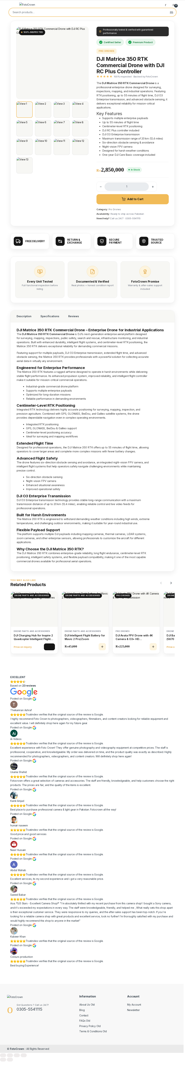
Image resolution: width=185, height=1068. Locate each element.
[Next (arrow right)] (10, 1060)
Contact (83, 1015)
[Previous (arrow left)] (3, 1060)
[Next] (170, 583)
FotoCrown (17, 1048)
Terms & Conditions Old (93, 1031)
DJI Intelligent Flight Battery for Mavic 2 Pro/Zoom (85, 637)
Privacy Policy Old (89, 1026)
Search (171, 12)
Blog (82, 1010)
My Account (134, 1004)
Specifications (49, 316)
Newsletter (133, 1010)
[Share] (17, 1055)
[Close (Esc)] (24, 1055)
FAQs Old (84, 1020)
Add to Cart (135, 199)
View (49, 646)
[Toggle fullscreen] (10, 1055)
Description (24, 316)
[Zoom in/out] (3, 1055)
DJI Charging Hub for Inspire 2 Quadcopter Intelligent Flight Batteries (33, 637)
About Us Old (87, 1004)
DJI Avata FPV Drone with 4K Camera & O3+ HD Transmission (134, 637)
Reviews (73, 316)
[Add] (102, 646)
